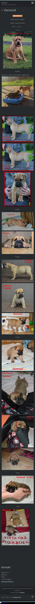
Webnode (22, 592)
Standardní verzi (17, 597)
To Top (32, 597)
